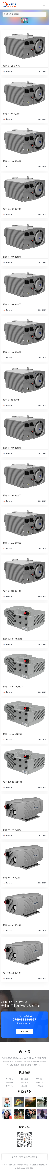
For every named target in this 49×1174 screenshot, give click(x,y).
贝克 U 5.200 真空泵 (12, 543)
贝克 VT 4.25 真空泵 (12, 925)
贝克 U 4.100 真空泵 (12, 161)
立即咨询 (24, 1031)
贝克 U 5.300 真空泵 (12, 591)
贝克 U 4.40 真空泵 (11, 113)
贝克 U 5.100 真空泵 (12, 448)
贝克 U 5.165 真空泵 (12, 495)
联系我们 (39, 1079)
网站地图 (24, 1086)
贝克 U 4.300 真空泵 (12, 352)
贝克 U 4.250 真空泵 (12, 304)
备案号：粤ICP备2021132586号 (24, 1157)
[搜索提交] (5, 14)
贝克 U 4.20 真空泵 (11, 66)
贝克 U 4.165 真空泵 (12, 209)
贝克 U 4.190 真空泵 (12, 257)
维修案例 (9, 1082)
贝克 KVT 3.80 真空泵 (12, 782)
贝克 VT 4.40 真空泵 (12, 973)
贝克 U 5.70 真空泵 (11, 400)
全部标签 (39, 1086)
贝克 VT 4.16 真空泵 (12, 877)
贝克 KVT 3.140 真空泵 (13, 686)
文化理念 (24, 1079)
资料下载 (39, 1082)
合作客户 (24, 1082)
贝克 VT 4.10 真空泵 (12, 829)
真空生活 (9, 1086)
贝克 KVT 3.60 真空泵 (12, 734)
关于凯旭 (9, 1079)
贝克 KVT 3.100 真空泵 (13, 639)
